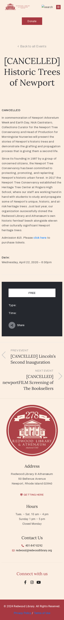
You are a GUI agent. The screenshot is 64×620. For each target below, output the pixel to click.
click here (39, 237)
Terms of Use (42, 613)
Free (32, 293)
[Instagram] (32, 582)
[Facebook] (25, 582)
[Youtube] (39, 582)
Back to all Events (33, 46)
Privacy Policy (23, 613)
